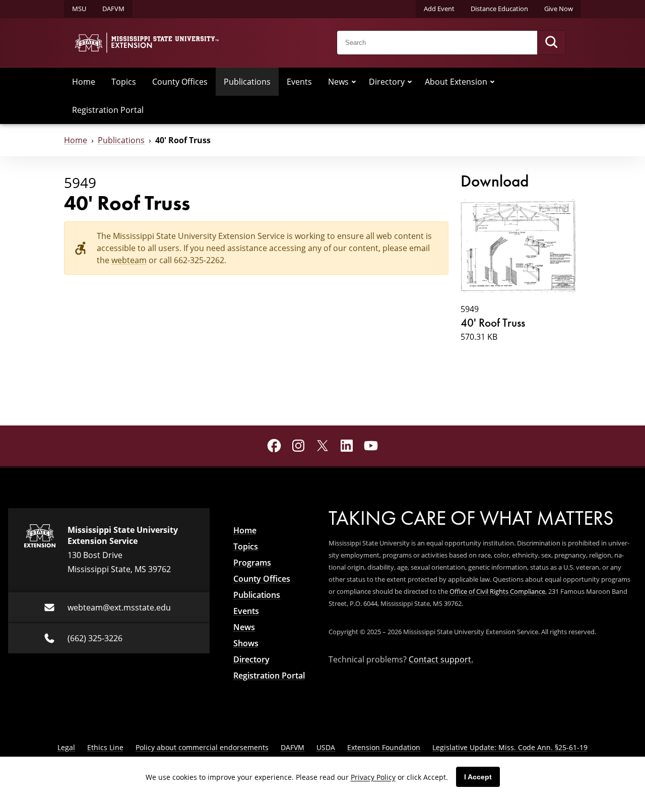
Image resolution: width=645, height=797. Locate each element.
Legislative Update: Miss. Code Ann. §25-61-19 (510, 747)
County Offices (180, 81)
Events (299, 81)
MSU (79, 9)
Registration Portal (108, 109)
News (338, 81)
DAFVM (113, 9)
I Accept (478, 777)
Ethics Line (105, 747)
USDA (325, 747)
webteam (129, 260)
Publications (247, 81)
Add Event (439, 9)
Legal (66, 747)
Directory (387, 81)
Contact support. (441, 659)
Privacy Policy (373, 777)
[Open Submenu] (354, 82)
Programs (252, 562)
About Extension (456, 81)
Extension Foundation (383, 747)
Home (83, 81)
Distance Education (499, 9)
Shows (246, 643)
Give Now (558, 9)
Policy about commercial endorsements (202, 747)
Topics (123, 81)
